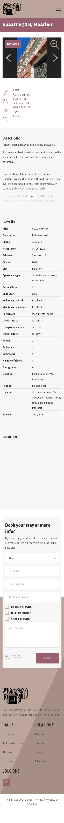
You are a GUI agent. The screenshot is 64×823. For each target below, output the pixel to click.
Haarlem (40, 743)
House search (10, 734)
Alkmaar (39, 734)
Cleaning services (21, 618)
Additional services (13, 743)
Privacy (14, 658)
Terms (20, 658)
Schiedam (40, 761)
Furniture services (21, 612)
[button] (26, 73)
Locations (8, 761)
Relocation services (22, 606)
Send (47, 658)
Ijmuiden (39, 752)
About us (7, 752)
